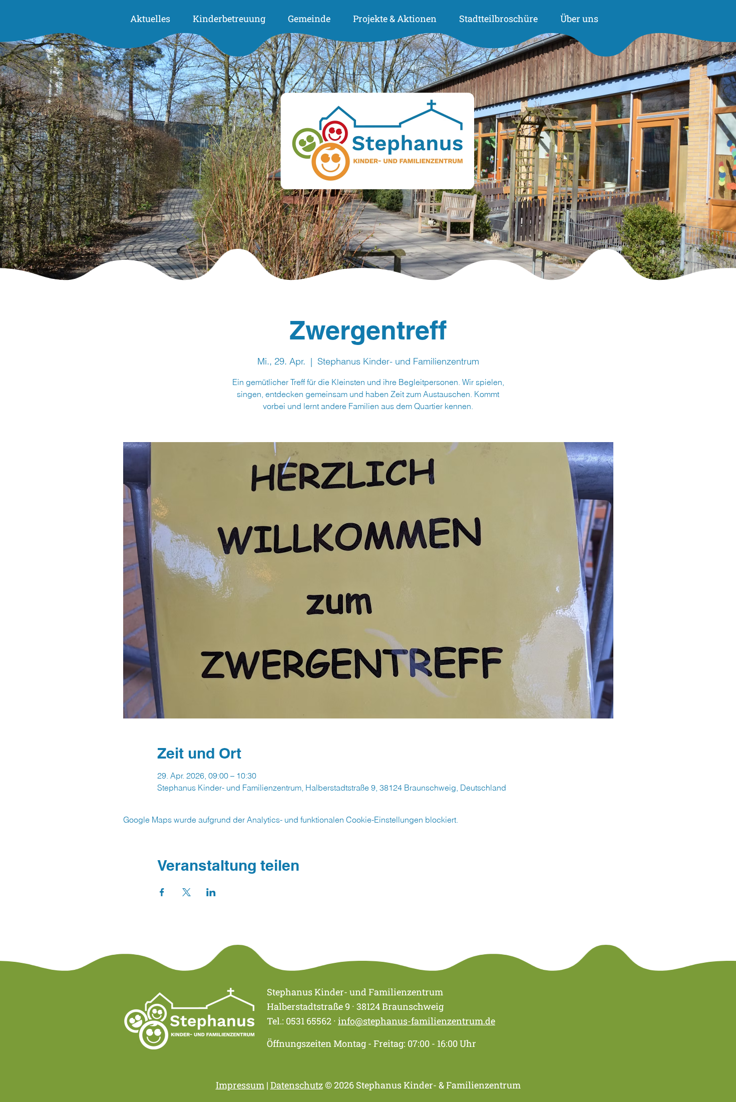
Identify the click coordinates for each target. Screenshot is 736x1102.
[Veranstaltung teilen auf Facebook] (162, 892)
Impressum (240, 1085)
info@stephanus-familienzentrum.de (416, 1021)
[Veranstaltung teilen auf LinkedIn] (211, 892)
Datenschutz (296, 1085)
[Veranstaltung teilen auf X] (186, 892)
